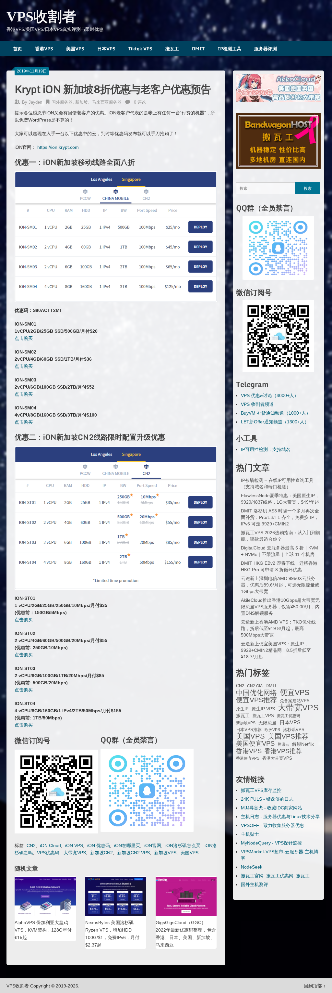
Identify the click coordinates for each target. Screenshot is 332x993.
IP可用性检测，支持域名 (265, 449)
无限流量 (267, 722)
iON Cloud (50, 845)
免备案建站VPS (295, 700)
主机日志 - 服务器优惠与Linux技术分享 (280, 816)
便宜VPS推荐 (256, 700)
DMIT (198, 48)
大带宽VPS (75, 852)
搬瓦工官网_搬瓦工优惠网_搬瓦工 (275, 875)
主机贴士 (250, 834)
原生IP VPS (263, 708)
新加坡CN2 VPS (133, 852)
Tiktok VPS (140, 48)
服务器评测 (265, 48)
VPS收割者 (41, 17)
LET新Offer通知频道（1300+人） (275, 421)
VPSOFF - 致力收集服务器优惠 (272, 825)
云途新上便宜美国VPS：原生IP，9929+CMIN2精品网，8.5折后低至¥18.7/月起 (276, 650)
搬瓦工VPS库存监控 (261, 790)
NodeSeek (251, 867)
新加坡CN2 (101, 852)
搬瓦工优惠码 (288, 716)
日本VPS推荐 (249, 729)
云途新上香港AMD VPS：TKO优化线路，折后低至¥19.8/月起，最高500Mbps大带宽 (278, 628)
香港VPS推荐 (283, 751)
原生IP (242, 708)
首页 (17, 48)
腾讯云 (283, 744)
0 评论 (140, 102)
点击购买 (24, 338)
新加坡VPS (165, 852)
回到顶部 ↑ (315, 985)
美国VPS (75, 48)
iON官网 (152, 845)
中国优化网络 (256, 693)
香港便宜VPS (247, 758)
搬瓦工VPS (263, 716)
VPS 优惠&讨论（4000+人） (270, 395)
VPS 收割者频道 (257, 404)
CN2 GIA (255, 686)
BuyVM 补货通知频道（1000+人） (276, 413)
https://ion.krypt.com (58, 147)
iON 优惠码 (98, 845)
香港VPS (44, 48)
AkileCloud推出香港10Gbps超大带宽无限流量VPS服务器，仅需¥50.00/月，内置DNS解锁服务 (280, 607)
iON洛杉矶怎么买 (182, 845)
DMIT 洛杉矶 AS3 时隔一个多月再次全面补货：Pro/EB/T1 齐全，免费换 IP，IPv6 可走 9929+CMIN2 (280, 517)
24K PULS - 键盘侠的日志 (267, 799)
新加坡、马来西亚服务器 (98, 102)
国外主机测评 (254, 884)
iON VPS (74, 845)
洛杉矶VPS (293, 730)
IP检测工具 (229, 48)
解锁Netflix (303, 744)
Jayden (35, 102)
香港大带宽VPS (277, 758)
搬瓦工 (172, 48)
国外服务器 (62, 102)
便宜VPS (294, 692)
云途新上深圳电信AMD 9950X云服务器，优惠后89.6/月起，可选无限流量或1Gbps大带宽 (280, 585)
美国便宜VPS (255, 743)
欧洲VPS (272, 730)
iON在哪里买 (127, 845)
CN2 (31, 845)
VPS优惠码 (48, 852)
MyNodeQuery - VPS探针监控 (271, 842)
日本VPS (106, 48)
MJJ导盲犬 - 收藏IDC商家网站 (271, 807)
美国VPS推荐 (288, 736)
